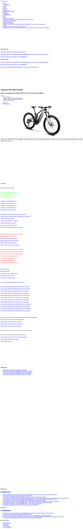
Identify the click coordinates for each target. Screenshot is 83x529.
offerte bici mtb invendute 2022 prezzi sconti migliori (11, 321)
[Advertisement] (39, 38)
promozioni (5, 102)
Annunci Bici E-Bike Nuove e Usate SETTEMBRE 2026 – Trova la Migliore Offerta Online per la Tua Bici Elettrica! (27, 502)
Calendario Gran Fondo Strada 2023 (8, 201)
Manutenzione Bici (7, 14)
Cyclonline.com (6, 510)
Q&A (4, 17)
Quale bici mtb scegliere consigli (7, 194)
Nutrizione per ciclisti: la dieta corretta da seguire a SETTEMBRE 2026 (14, 56)
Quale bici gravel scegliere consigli (8, 196)
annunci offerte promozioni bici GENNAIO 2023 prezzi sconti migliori (15, 286)
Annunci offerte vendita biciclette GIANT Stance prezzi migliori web (13, 51)
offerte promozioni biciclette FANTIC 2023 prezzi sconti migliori (14, 337)
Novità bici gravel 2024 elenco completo (9, 262)
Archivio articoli (6, 4)
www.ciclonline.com (7, 527)
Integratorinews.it (6, 526)
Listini (4, 16)
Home (4, 3)
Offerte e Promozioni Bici (17, 98)
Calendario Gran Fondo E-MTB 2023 (8, 207)
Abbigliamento (6, 13)
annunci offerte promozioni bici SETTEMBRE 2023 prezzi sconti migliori (16, 304)
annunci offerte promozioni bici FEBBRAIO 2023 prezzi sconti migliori (15, 288)
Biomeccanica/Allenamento (8, 11)
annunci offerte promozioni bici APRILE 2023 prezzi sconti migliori (14, 293)
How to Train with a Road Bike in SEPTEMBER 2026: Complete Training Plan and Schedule (22, 517)
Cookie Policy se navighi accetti (9, 20)
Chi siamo (5, 5)
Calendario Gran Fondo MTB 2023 (8, 203)
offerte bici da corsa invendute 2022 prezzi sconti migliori (12, 319)
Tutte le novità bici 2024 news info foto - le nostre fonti (12, 249)
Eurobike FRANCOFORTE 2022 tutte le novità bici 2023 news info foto (16, 216)
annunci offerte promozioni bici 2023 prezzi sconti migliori (13, 282)
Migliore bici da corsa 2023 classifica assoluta (10, 244)
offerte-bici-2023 (6, 103)
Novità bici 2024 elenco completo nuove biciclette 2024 (12, 253)
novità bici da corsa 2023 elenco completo (9, 220)
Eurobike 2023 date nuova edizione (8, 236)
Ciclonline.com (6, 492)
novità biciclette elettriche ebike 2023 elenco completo (12, 227)
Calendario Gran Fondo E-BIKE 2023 (8, 209)
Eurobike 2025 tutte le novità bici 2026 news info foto (14, 26)
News (4, 6)
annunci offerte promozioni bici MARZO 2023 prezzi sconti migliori (15, 290)
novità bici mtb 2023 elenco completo (8, 223)
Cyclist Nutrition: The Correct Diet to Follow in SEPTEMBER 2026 (17, 514)
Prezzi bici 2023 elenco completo (7, 187)
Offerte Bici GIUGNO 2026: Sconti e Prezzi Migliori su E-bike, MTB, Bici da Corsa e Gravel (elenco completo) (26, 27)
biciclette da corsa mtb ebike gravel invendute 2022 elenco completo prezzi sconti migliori (19, 317)
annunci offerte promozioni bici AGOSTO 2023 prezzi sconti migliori (15, 301)
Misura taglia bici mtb (5, 271)
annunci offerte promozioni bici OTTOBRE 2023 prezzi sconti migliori (15, 306)
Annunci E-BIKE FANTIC (6, 341)
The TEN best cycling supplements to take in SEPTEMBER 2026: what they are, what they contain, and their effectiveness (28, 513)
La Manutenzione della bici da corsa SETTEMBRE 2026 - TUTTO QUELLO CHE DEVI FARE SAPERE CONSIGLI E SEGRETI (31, 501)
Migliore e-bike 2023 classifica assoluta (9, 242)
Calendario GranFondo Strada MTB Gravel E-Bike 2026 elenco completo (18, 19)
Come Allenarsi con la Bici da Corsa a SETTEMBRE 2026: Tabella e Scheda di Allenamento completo (24, 500)
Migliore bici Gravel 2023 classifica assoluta (10, 240)
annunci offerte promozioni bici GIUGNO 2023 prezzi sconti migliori (15, 297)
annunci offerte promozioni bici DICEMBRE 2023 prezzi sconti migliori (15, 310)
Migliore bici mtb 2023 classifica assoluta (9, 238)
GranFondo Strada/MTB (8, 18)
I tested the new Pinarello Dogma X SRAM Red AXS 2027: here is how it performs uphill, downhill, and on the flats (27, 515)
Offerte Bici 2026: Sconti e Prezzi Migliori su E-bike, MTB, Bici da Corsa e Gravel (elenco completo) (24, 24)
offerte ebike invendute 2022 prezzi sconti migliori (11, 326)
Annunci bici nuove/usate (8, 23)
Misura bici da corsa (5, 269)
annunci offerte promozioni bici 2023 (15, 99)
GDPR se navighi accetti (8, 21)
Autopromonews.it (7, 522)
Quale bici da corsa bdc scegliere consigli (9, 192)
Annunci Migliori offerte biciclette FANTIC (9, 339)
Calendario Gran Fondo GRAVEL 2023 (9, 205)
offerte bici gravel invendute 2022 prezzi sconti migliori (12, 323)
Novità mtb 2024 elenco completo (7, 258)
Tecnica (4, 9)
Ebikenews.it (5, 525)
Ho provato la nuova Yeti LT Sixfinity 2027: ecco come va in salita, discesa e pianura (20, 505)
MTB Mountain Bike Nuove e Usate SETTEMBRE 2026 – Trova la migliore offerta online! (22, 503)
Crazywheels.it (6, 523)
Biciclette (5, 7)
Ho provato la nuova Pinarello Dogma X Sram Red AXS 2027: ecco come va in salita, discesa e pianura (19, 67)
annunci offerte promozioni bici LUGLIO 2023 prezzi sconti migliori (15, 299)
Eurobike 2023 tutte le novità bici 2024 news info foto (12, 233)
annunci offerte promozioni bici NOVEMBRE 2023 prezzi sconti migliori (16, 308)
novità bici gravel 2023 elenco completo (9, 225)
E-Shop (4, 25)
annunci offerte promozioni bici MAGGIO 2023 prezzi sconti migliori (15, 295)
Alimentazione (6, 10)
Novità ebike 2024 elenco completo (8, 260)
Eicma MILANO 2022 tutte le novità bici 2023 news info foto (13, 214)
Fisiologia (5, 12)
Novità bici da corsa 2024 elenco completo (9, 255)
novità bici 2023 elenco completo (7, 218)
